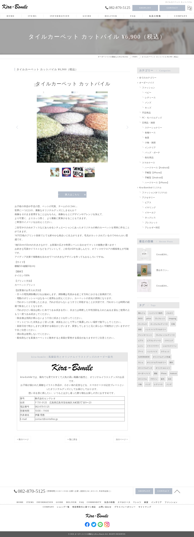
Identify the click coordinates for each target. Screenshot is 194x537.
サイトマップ (144, 507)
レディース (150, 97)
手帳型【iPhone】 (154, 172)
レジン (140, 346)
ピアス (148, 202)
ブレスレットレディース (165, 335)
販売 (162, 379)
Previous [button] (17, 127)
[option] (72, 127)
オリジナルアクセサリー (156, 362)
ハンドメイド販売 (156, 313)
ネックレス (150, 217)
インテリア (150, 147)
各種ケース (150, 132)
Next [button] (127, 127)
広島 (173, 324)
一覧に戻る (72, 439)
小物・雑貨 (150, 142)
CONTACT (172, 8)
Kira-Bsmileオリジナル (150, 187)
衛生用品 (149, 157)
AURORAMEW (143, 357)
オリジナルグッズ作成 (161, 357)
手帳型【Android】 (154, 177)
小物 (140, 384)
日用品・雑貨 (148, 122)
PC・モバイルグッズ (152, 117)
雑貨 (140, 329)
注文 (169, 379)
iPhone (163, 373)
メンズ (148, 102)
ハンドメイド (152, 351)
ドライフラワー (153, 346)
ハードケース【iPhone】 (157, 182)
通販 (155, 373)
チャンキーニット (145, 335)
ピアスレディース (154, 340)
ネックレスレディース (159, 324)
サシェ (140, 362)
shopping (172, 318)
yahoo (148, 318)
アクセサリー (148, 197)
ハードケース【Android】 (157, 167)
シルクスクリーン (170, 346)
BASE (140, 318)
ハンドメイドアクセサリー (155, 329)
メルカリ (169, 313)
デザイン (153, 379)
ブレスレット (151, 222)
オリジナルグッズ (145, 368)
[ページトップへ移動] (177, 491)
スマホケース (148, 162)
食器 (147, 137)
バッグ (148, 384)
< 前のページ (23, 439)
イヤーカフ (150, 212)
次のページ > (122, 439)
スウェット (165, 351)
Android (173, 373)
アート (140, 351)
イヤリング (150, 207)
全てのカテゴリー (148, 77)
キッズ (148, 107)
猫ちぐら (141, 313)
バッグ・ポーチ (152, 152)
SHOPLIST (145, 8)
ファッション (148, 87)
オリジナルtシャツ (163, 368)
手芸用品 (146, 112)
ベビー (148, 92)
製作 (171, 362)
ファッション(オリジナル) (154, 192)
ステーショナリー (153, 127)
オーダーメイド (146, 82)
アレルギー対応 (152, 227)
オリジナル (142, 379)
